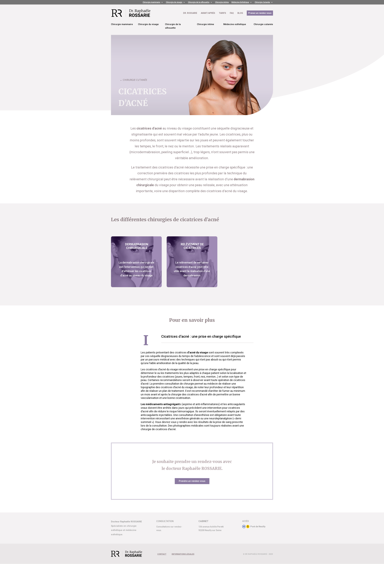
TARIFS (222, 13)
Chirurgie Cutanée (262, 2)
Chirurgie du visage (174, 2)
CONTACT (161, 554)
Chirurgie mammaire (151, 2)
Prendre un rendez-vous (192, 481)
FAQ (232, 13)
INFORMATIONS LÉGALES (183, 554)
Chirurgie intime (222, 2)
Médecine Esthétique (240, 2)
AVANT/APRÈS (208, 13)
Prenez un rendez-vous (260, 13)
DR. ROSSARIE (190, 13)
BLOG (240, 13)
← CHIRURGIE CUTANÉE (133, 80)
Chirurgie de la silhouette (198, 2)
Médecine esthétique (234, 24)
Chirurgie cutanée (263, 24)
